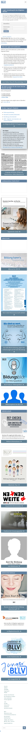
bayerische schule (13, 232)
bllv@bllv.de (9, 723)
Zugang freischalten (17, 77)
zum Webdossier (13, 566)
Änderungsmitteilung (9, 112)
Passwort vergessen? (7, 36)
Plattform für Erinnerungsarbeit (13, 531)
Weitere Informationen (13, 441)
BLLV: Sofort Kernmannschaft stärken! (14, 313)
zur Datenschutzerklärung (16, 147)
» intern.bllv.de (6, 102)
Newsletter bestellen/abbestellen (12, 114)
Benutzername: (6, 26)
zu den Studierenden (13, 657)
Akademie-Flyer (13, 485)
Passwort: (5, 29)
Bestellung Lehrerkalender (10, 117)
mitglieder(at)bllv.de (9, 65)
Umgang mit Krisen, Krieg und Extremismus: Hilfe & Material (13, 173)
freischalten (4, 43)
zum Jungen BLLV (13, 679)
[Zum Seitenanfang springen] (0, 731)
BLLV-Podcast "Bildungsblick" (13, 384)
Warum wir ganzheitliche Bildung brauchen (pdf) (14, 608)
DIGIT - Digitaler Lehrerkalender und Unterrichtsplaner (12, 119)
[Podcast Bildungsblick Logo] (14, 370)
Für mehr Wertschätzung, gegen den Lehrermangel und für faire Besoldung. (14, 349)
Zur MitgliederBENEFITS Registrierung (14, 124)
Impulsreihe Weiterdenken (13, 506)
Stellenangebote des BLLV (13, 404)
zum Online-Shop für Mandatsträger (13, 82)
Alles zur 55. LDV (13, 269)
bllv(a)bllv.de (6, 147)
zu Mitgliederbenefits (13, 631)
